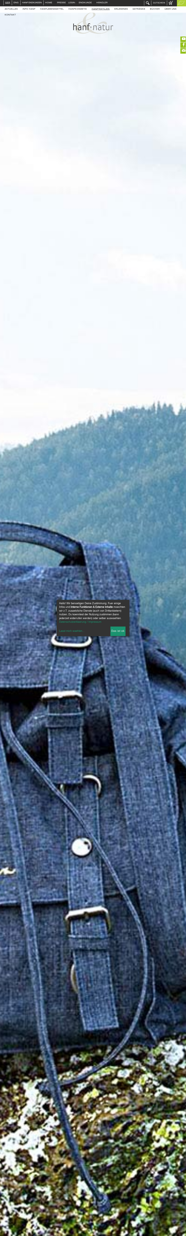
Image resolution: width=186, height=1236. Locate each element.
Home (48, 3)
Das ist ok (117, 631)
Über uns (171, 9)
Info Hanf (29, 9)
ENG (16, 3)
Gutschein (159, 3)
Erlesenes (121, 9)
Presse (61, 3)
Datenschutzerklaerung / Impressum (80, 622)
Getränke (139, 9)
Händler (102, 3)
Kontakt (10, 15)
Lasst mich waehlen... (71, 631)
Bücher (155, 9)
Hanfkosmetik (77, 9)
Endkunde (85, 3)
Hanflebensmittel (52, 9)
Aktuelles (11, 9)
